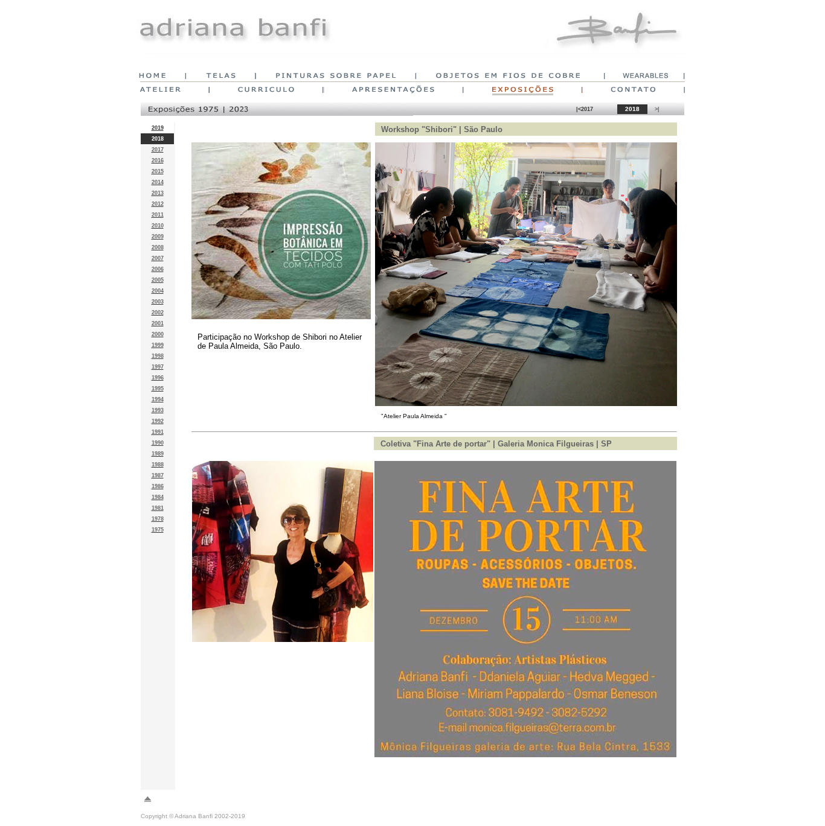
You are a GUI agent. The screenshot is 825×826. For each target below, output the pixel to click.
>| (657, 109)
